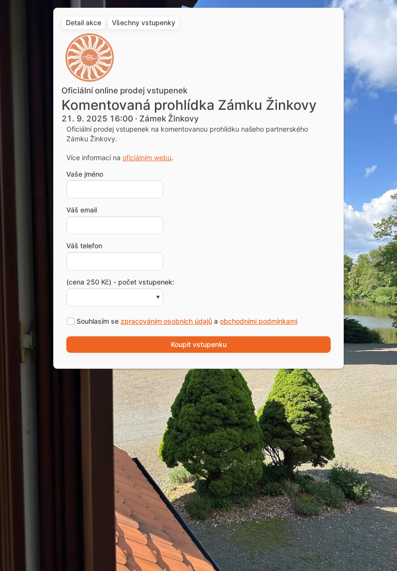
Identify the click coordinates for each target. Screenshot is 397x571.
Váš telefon (84, 246)
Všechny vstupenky (143, 22)
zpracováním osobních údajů (166, 321)
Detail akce (83, 22)
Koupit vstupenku (199, 344)
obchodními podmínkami (258, 321)
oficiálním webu (146, 157)
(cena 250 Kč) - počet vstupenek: (120, 282)
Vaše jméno (84, 174)
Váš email (81, 210)
